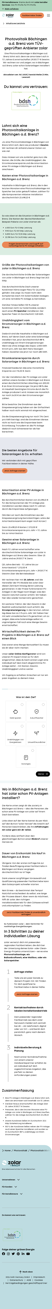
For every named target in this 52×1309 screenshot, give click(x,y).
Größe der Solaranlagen (37, 274)
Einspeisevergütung (12, 407)
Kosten (29, 499)
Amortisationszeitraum (14, 521)
